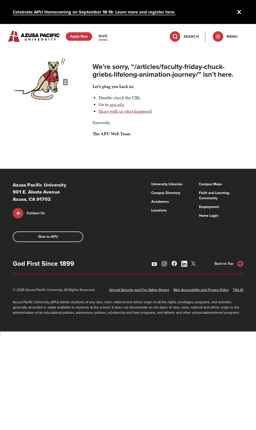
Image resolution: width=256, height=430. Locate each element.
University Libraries (166, 184)
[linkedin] (184, 264)
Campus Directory (165, 193)
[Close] (239, 12)
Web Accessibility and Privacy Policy (201, 289)
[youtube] (154, 264)
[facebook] (174, 263)
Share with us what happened (125, 111)
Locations (159, 210)
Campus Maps (210, 184)
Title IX (238, 289)
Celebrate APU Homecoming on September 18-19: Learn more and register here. (94, 12)
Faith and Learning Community (214, 195)
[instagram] (164, 264)
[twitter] (194, 264)
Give (103, 36)
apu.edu (117, 104)
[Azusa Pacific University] (34, 36)
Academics (160, 201)
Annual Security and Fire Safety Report (139, 289)
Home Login (208, 215)
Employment (209, 207)
